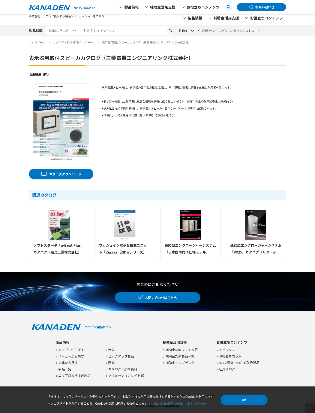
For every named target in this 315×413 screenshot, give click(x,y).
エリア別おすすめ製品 (74, 375)
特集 (111, 349)
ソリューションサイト (124, 375)
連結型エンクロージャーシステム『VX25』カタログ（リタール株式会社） (256, 249)
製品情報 (131, 7)
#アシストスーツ (249, 30)
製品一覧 (64, 369)
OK (244, 400)
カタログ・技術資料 (122, 369)
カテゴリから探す (71, 349)
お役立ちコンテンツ (203, 7)
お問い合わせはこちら (161, 297)
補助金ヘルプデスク (179, 362)
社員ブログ (227, 369)
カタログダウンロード (65, 174)
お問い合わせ (264, 7)
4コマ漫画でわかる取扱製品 (239, 362)
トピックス (227, 349)
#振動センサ (209, 30)
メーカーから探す (71, 356)
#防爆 (232, 30)
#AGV (223, 30)
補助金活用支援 (163, 7)
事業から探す (68, 362)
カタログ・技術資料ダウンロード (74, 42)
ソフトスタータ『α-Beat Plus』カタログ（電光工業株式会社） (58, 249)
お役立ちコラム (230, 356)
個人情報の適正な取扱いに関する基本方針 (180, 403)
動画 (111, 362)
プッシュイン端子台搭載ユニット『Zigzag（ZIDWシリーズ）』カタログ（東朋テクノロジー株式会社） (124, 249)
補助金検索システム (179, 349)
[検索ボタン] (228, 7)
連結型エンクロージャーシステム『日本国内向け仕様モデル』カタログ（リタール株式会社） (190, 249)
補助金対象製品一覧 (179, 356)
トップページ (37, 42)
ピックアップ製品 (121, 356)
